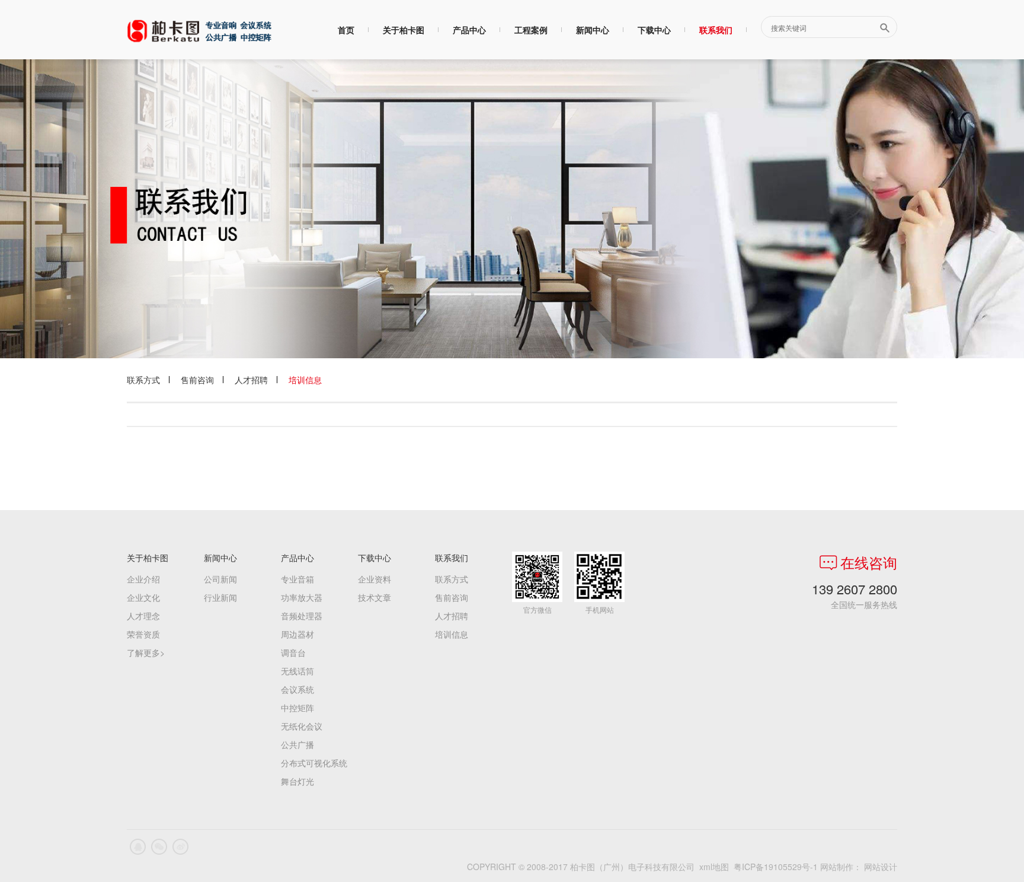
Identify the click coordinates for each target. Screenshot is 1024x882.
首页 (346, 30)
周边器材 (297, 634)
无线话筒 (297, 671)
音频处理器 (301, 616)
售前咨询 (197, 380)
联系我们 (715, 30)
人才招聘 (251, 380)
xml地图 (714, 867)
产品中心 (469, 30)
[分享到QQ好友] (138, 847)
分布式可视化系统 (314, 763)
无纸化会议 (301, 726)
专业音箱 (297, 579)
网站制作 (836, 867)
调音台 (293, 652)
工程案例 (531, 30)
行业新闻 (220, 597)
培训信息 (305, 380)
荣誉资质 (143, 634)
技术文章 (374, 597)
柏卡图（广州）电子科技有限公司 (199, 30)
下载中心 (654, 30)
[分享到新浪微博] (180, 847)
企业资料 (374, 579)
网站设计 (880, 867)
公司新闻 (220, 579)
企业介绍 (143, 579)
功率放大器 (301, 597)
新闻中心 (592, 30)
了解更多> (146, 652)
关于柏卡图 (403, 30)
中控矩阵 (297, 708)
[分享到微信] (159, 847)
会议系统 (297, 689)
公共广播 (297, 744)
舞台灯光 (297, 781)
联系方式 (143, 380)
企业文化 (143, 597)
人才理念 (143, 616)
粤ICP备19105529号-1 (776, 867)
